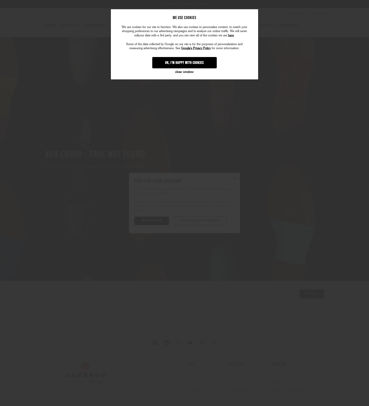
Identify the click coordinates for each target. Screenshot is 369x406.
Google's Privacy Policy (196, 48)
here (231, 35)
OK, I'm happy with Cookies (184, 62)
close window (184, 72)
